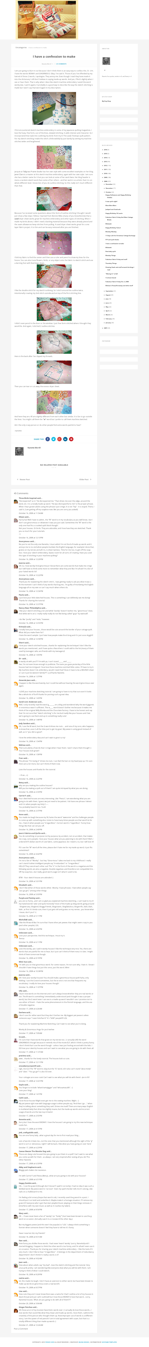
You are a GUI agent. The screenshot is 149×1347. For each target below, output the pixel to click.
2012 (105, 165)
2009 (105, 177)
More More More (110, 205)
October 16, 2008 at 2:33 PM (30, 792)
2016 (105, 150)
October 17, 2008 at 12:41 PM (31, 1081)
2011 (105, 169)
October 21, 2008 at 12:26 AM (31, 1325)
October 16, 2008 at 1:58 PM (30, 754)
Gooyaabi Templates (109, 1342)
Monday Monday (110, 231)
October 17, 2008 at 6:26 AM (30, 1009)
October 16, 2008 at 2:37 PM (30, 811)
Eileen (21, 517)
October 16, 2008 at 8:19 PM (30, 958)
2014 (105, 157)
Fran (21, 758)
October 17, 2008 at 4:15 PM (30, 1129)
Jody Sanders (24, 723)
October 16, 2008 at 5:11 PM (30, 916)
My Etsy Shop (106, 101)
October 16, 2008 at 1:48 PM (30, 720)
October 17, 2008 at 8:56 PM (30, 1209)
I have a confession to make (114, 243)
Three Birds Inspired (28, 498)
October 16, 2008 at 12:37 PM (31, 604)
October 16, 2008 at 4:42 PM (30, 854)
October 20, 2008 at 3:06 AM (30, 1303)
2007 (105, 328)
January (108, 323)
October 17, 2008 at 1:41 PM (30, 1094)
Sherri (21, 642)
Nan (21, 1240)
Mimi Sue (23, 962)
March (108, 315)
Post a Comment (21, 1329)
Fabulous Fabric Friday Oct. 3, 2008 (117, 281)
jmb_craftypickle (26, 1132)
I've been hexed (110, 278)
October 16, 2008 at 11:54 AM (31, 513)
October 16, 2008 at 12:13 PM (31, 537)
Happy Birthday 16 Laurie (113, 213)
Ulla (20, 991)
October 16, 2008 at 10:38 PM (31, 971)
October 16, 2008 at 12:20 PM (31, 559)
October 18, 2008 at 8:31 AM (30, 1237)
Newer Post (25, 479)
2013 (105, 161)
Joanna (22, 563)
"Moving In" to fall (111, 274)
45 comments (61, 64)
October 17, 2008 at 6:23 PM (30, 1147)
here (72, 177)
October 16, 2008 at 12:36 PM (31, 591)
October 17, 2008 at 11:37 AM (31, 1052)
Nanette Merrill (34, 448)
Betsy (21, 782)
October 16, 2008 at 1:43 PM (30, 698)
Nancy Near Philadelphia (30, 608)
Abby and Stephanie (28, 1167)
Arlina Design (84, 1342)
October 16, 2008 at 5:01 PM (30, 881)
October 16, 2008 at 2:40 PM (30, 829)
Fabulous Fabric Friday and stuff (116, 259)
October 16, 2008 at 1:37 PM (30, 676)
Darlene (22, 1012)
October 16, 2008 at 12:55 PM (31, 623)
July (107, 299)
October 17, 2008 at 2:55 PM (30, 1116)
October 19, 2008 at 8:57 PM (30, 1287)
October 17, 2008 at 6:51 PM (30, 1179)
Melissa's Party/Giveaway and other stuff (119, 285)
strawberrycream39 (27, 1066)
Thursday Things (110, 263)
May (107, 307)
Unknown (23, 933)
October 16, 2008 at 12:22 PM (31, 575)
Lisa (20, 1291)
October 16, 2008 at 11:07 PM (31, 987)
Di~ (20, 658)
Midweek (108, 224)
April (107, 311)
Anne (21, 814)
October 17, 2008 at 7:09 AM (30, 1033)
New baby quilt (110, 251)
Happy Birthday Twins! (113, 228)
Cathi (21, 1098)
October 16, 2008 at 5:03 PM (30, 894)
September (109, 291)
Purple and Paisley (27, 898)
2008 (105, 181)
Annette (22, 1119)
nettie (21, 1278)
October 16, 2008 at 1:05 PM (30, 655)
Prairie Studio (32, 171)
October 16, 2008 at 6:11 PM (30, 942)
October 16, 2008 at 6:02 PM (30, 929)
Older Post (84, 479)
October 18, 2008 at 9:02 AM (30, 1258)
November (109, 188)
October (108, 192)
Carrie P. (22, 795)
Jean (21, 1262)
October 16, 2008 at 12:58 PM (31, 639)
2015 (105, 153)
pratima (22, 1055)
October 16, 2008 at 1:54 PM (30, 741)
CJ (20, 1037)
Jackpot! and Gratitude (113, 209)
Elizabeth (23, 885)
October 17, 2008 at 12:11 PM (31, 1062)
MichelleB (23, 919)
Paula (21, 595)
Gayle (21, 1085)
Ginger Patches (25, 1307)
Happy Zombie (25, 1183)
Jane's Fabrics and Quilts (30, 833)
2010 (105, 173)
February (109, 319)
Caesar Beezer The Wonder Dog (32, 1151)
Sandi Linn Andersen (28, 702)
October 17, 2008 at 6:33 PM (30, 1163)
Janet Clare (19, 174)
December (109, 184)
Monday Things (110, 255)
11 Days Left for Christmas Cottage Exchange (120, 235)
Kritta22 (22, 627)
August (108, 295)
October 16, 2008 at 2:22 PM (30, 779)
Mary (21, 1213)
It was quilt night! (111, 201)
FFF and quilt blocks (112, 239)
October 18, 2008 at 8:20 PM (30, 1274)
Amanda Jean (25, 680)
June (107, 303)
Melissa (22, 745)
